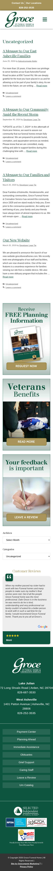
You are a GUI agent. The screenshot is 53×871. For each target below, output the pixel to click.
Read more (41, 86)
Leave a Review (26, 777)
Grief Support (26, 762)
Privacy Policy (26, 867)
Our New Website (16, 240)
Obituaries (26, 754)
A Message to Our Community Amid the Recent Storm (26, 112)
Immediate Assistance (26, 747)
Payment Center (26, 731)
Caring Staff (26, 770)
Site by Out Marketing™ (26, 864)
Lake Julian (27, 683)
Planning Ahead (26, 739)
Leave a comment (13, 96)
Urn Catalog (26, 785)
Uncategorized (12, 93)
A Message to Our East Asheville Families (19, 54)
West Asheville (26, 699)
